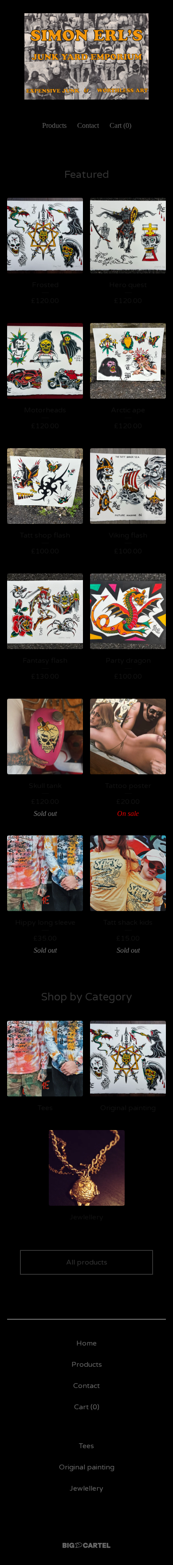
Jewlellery (86, 1488)
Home (86, 1343)
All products (86, 1262)
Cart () (120, 125)
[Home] (86, 56)
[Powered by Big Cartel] (86, 1545)
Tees (86, 1446)
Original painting (86, 1467)
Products (54, 125)
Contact (88, 125)
